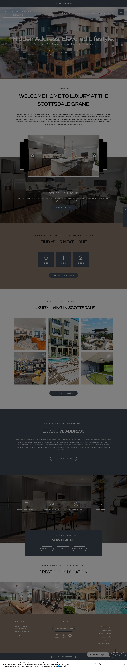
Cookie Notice (62, 666)
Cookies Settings (97, 664)
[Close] (124, 664)
